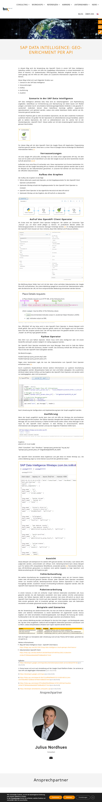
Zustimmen (55, 797)
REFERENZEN (52, 4)
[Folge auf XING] (100, 22)
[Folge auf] (51, 757)
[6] (67, 566)
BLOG (80, 14)
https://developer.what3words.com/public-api (35, 689)
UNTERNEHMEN (81, 4)
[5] (31, 364)
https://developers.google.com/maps (32, 674)
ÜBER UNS (89, 14)
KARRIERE (66, 4)
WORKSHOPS (37, 4)
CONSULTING (22, 4)
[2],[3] (33, 161)
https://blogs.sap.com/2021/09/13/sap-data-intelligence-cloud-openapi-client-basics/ (48, 647)
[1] (34, 149)
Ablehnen (69, 797)
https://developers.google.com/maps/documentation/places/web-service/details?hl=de (49, 663)
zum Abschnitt (51, 670)
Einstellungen (15, 798)
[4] (65, 227)
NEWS (94, 4)
